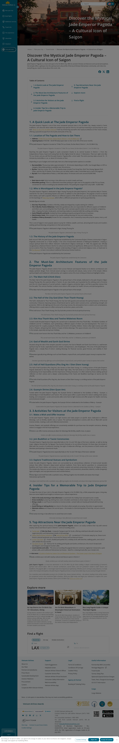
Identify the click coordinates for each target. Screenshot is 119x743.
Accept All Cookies (106, 739)
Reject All (94, 739)
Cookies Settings (81, 739)
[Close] (117, 739)
